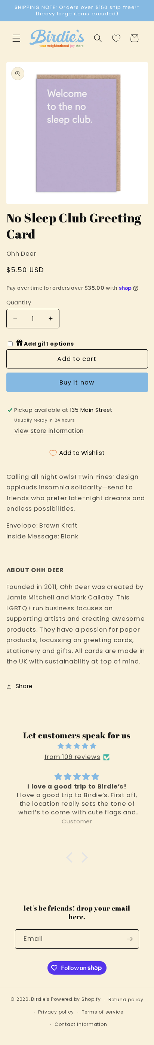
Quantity (18, 302)
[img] (77, 746)
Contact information (81, 1024)
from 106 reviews (72, 757)
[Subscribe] (130, 939)
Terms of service (102, 1012)
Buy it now (77, 382)
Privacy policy (56, 1012)
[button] (16, 38)
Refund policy (126, 999)
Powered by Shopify (76, 999)
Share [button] (24, 686)
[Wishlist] (116, 38)
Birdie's (40, 999)
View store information (49, 431)
